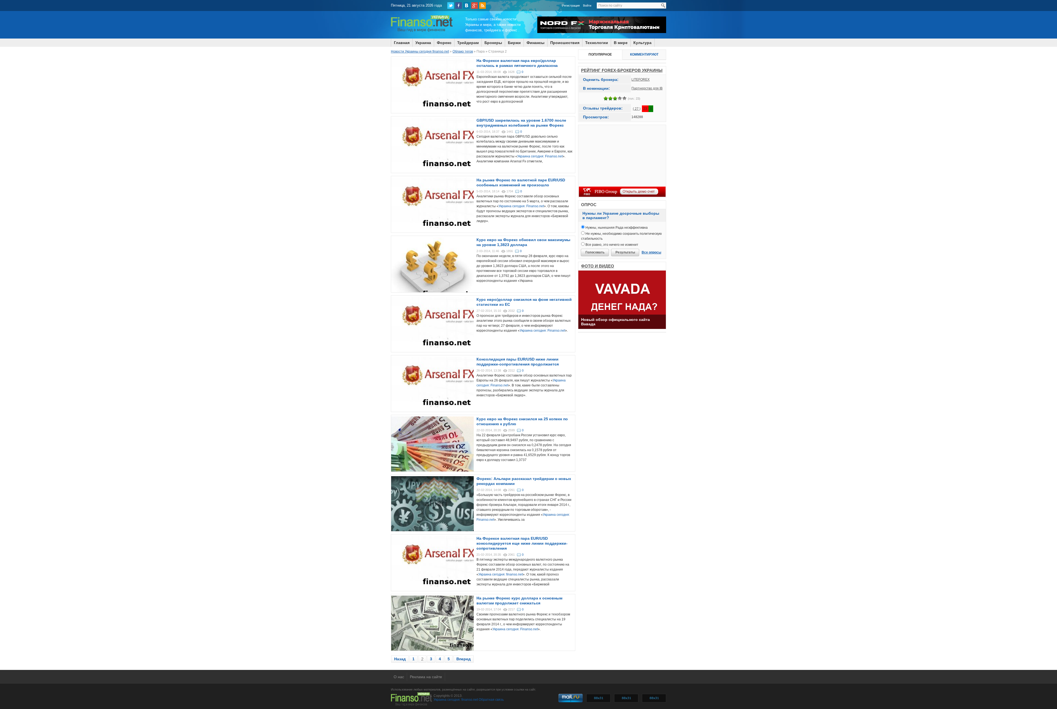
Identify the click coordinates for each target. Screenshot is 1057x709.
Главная (402, 42)
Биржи (514, 42)
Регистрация (571, 5)
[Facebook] (458, 5)
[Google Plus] (474, 5)
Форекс (444, 42)
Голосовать (594, 252)
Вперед (463, 659)
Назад (400, 659)
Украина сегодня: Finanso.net (540, 156)
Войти (587, 5)
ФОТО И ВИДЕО (597, 266)
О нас (399, 677)
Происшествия (564, 42)
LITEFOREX (640, 79)
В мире (621, 42)
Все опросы (651, 252)
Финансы (535, 42)
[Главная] (422, 31)
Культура (642, 42)
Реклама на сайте (426, 677)
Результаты (625, 252)
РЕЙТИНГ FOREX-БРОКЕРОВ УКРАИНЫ (622, 70)
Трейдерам (468, 42)
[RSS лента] (482, 5)
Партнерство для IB (647, 88)
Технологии (596, 42)
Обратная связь (491, 700)
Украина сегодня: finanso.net (500, 574)
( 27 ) (637, 109)
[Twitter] (450, 5)
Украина (423, 42)
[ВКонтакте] (466, 5)
